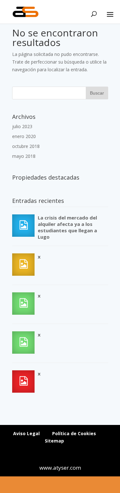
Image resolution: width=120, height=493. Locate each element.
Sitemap (54, 441)
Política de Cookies (74, 433)
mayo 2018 (24, 156)
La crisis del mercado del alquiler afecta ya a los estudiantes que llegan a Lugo (67, 227)
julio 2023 (22, 126)
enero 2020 (24, 136)
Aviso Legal (26, 433)
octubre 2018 (26, 146)
